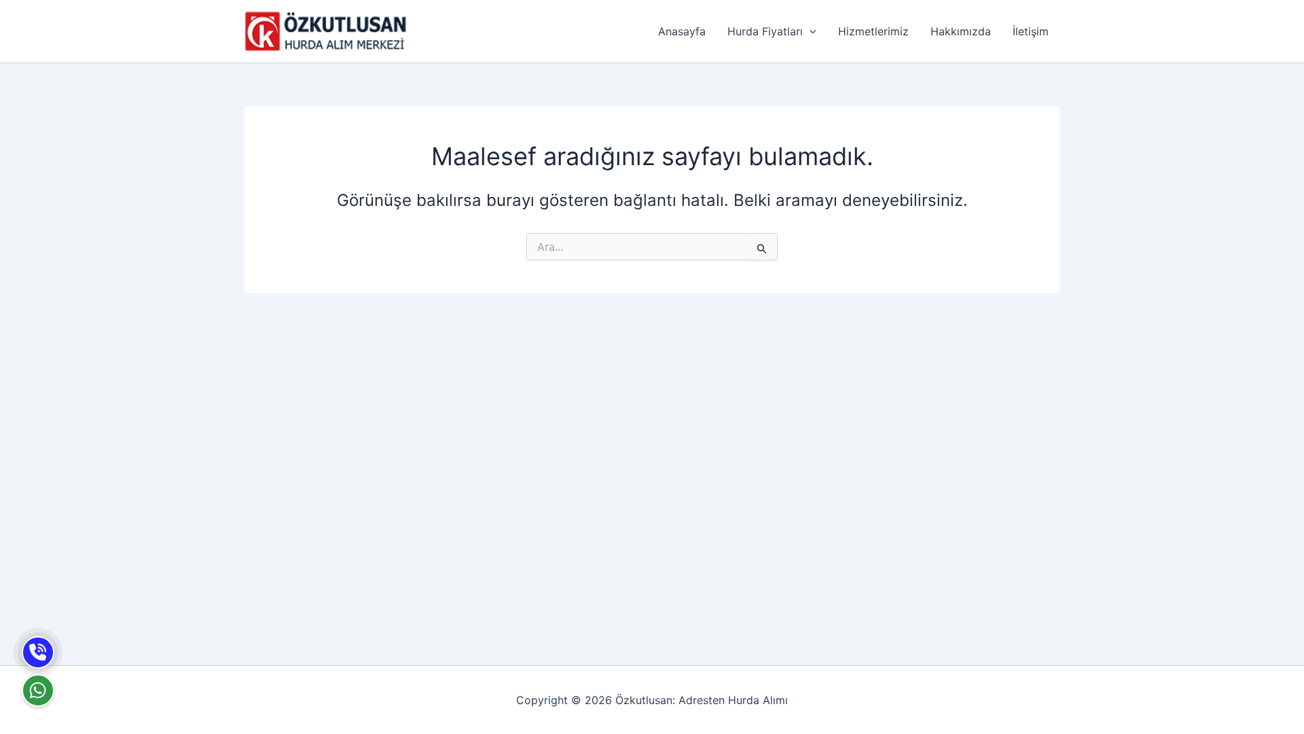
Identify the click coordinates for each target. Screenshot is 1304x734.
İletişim (1031, 31)
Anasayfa (682, 31)
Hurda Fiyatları (765, 31)
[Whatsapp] (38, 690)
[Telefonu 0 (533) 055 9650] (38, 652)
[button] (809, 31)
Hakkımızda (960, 31)
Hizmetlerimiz (873, 31)
